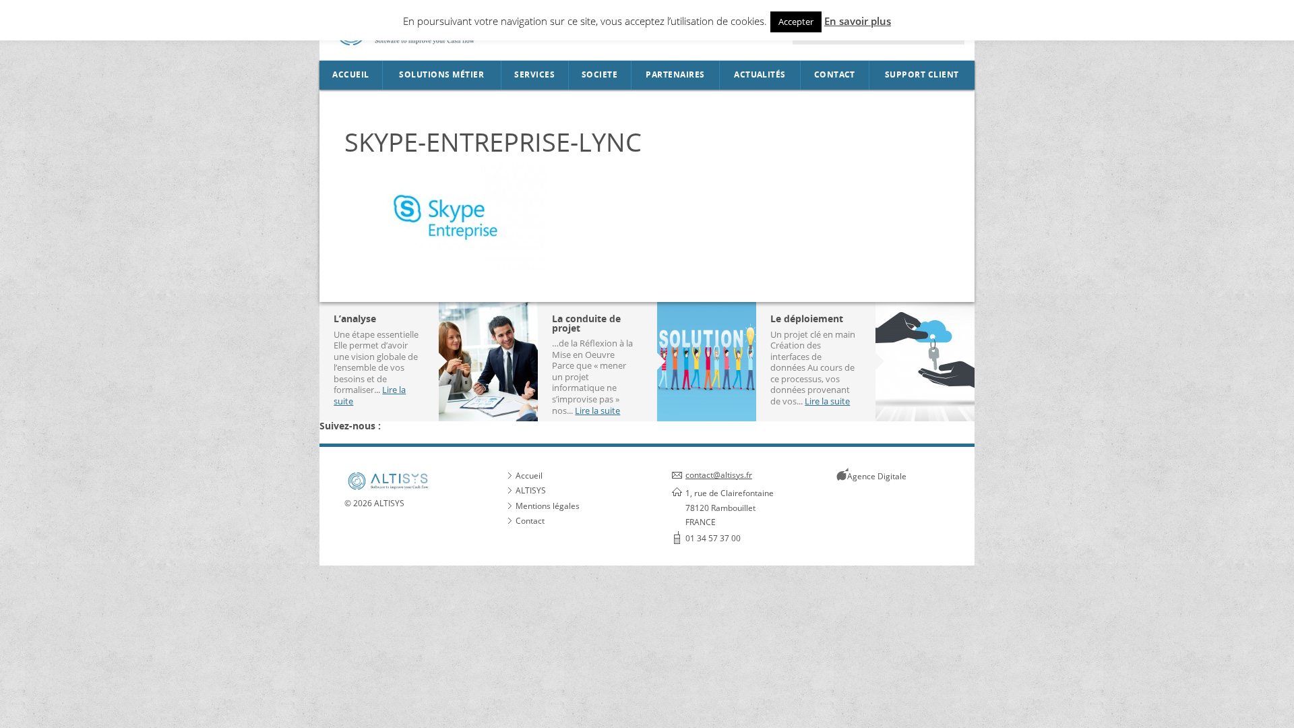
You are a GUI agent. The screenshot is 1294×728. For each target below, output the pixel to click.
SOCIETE (599, 74)
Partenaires (675, 74)
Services (534, 74)
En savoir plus (857, 21)
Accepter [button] (795, 22)
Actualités (760, 74)
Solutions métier (441, 74)
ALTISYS (531, 490)
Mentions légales (548, 506)
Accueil (350, 74)
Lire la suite (597, 410)
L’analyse (355, 318)
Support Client (922, 74)
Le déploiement (806, 318)
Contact (834, 74)
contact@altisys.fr (718, 475)
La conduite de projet (586, 323)
